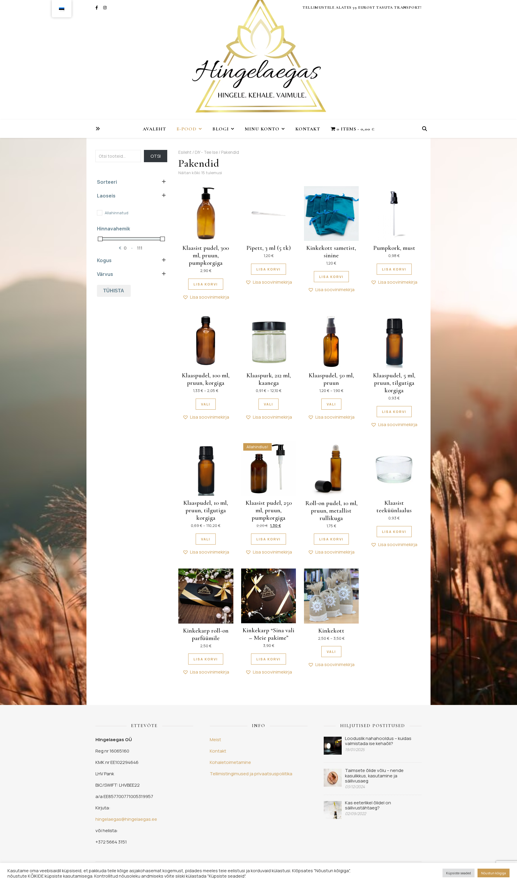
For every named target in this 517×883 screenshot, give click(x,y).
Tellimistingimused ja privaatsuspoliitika (251, 773)
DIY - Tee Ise (206, 152)
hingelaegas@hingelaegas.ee (126, 819)
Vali (205, 404)
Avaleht (154, 129)
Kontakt (307, 129)
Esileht (184, 152)
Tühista (113, 290)
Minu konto (262, 129)
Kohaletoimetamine (230, 762)
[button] (206, 297)
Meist (215, 739)
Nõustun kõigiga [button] (493, 873)
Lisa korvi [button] (206, 284)
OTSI (155, 156)
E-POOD (187, 129)
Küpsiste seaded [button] (458, 873)
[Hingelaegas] (258, 60)
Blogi (220, 129)
